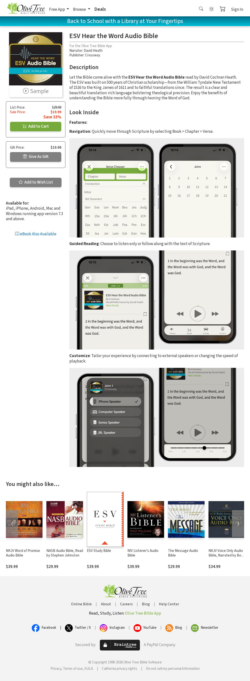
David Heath (93, 50)
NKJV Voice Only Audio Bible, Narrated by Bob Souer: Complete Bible (225, 555)
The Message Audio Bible (183, 553)
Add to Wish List (38, 182)
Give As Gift (38, 157)
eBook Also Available (37, 234)
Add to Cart (38, 126)
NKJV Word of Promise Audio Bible (23, 553)
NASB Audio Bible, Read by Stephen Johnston (64, 553)
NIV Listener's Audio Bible (142, 553)
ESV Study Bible (99, 550)
